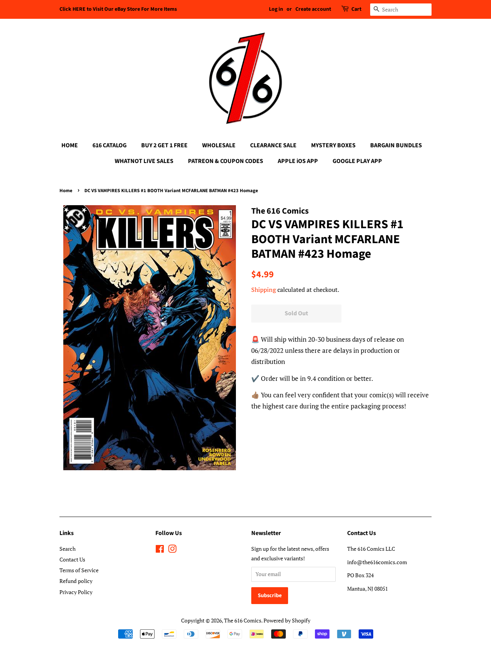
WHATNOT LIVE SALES (144, 161)
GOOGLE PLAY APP (357, 161)
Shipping (263, 289)
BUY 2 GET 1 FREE (164, 145)
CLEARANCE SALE (273, 145)
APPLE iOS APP (298, 161)
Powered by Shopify (287, 620)
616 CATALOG (109, 145)
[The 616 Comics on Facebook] (159, 550)
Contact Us (72, 559)
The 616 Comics (242, 620)
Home (65, 190)
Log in (276, 9)
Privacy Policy (75, 592)
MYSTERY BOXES (333, 145)
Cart (356, 9)
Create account (313, 9)
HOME (69, 145)
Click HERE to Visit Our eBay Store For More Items (118, 9)
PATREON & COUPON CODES (225, 161)
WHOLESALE (219, 145)
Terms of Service (79, 570)
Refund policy (75, 580)
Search (67, 548)
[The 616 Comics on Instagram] (172, 550)
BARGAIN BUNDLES (396, 145)
